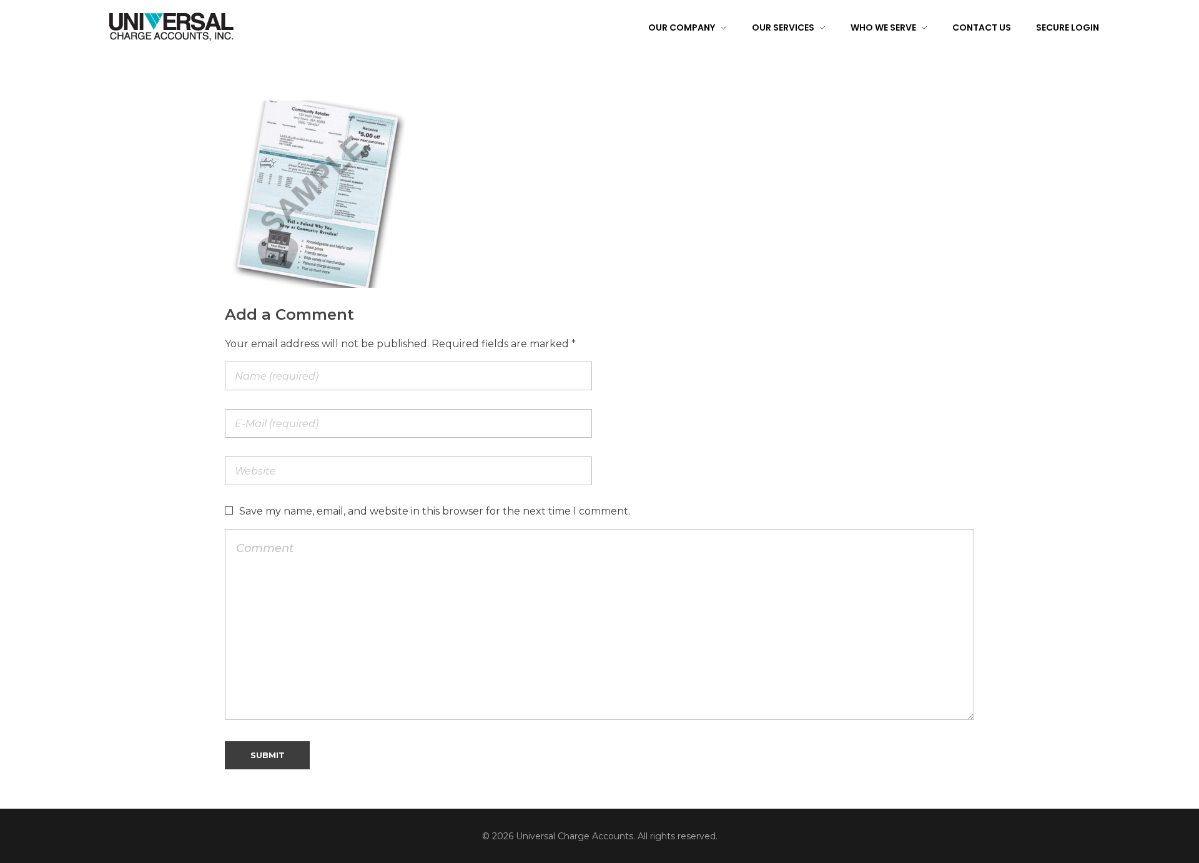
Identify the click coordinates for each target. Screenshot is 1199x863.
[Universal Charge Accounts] (171, 26)
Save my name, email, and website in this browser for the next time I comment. (434, 511)
